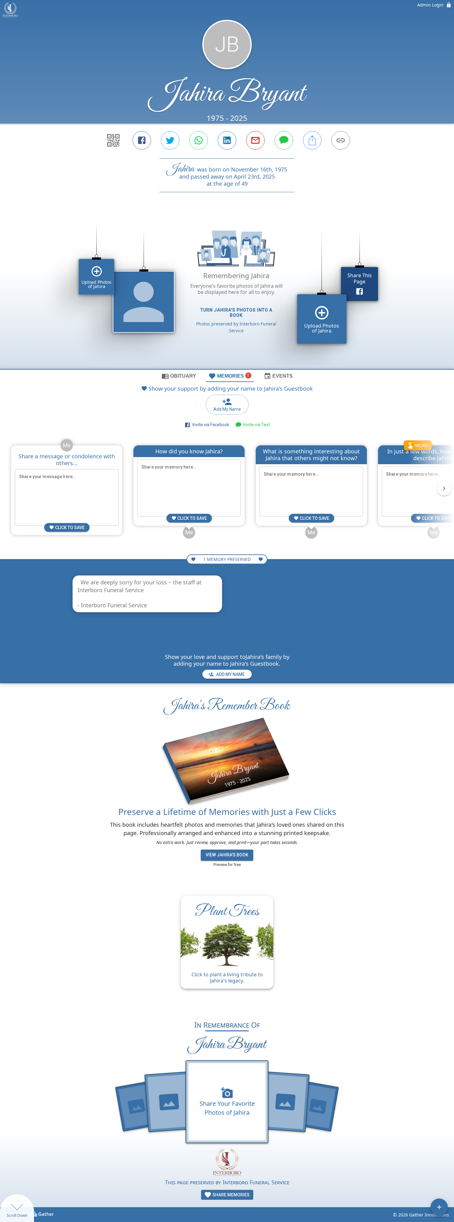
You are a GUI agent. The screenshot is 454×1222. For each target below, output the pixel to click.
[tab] (179, 376)
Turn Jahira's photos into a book (236, 313)
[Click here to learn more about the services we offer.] (227, 1163)
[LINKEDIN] (227, 140)
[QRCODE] (113, 140)
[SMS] (284, 140)
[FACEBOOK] (141, 140)
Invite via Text (256, 424)
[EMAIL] (255, 140)
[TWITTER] (170, 140)
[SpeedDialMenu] (439, 1207)
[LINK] (340, 140)
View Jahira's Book (227, 854)
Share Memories (231, 1194)
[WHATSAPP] (198, 140)
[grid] (227, 291)
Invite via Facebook (210, 424)
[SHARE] (312, 140)
